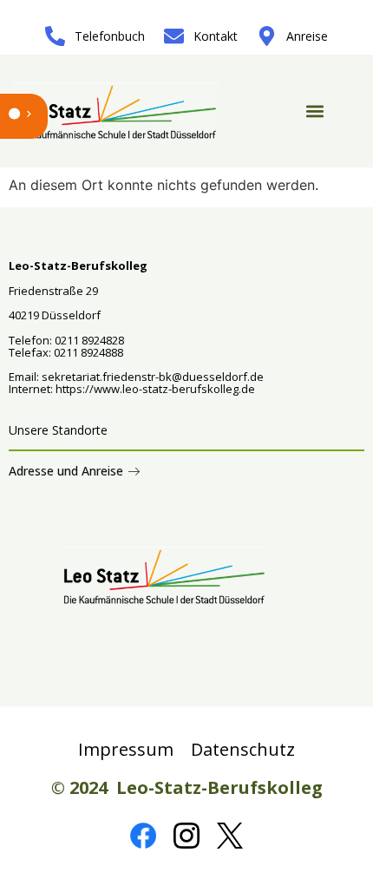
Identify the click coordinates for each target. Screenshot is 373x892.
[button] (314, 111)
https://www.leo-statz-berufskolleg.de (154, 389)
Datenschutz (243, 749)
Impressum (125, 749)
